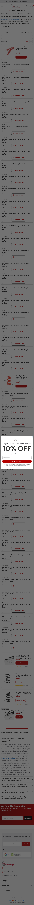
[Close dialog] (32, 437)
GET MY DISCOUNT (17, 461)
